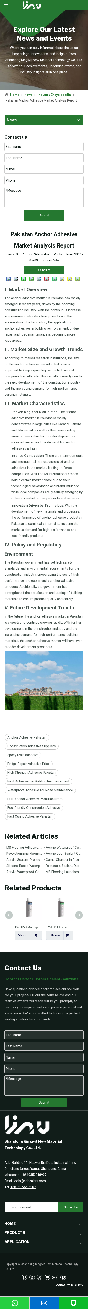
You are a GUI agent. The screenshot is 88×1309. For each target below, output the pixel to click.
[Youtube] (47, 1277)
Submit (44, 215)
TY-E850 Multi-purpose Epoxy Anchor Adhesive (28, 927)
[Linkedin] (32, 1277)
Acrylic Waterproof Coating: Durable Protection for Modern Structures (64, 847)
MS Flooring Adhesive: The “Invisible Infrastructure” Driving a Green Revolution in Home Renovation (24, 847)
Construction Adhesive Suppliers (31, 746)
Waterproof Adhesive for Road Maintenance (40, 790)
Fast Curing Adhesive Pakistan (29, 816)
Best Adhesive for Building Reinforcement (38, 781)
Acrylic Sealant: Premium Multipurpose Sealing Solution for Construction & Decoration (24, 860)
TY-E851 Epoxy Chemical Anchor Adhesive (59, 927)
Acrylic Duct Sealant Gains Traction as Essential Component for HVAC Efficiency (64, 854)
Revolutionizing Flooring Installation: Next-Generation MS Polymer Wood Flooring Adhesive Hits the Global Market (24, 854)
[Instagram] (55, 1277)
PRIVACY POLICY (69, 1285)
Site (56, 260)
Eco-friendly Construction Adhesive (33, 808)
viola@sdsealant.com (30, 1181)
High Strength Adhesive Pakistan (31, 772)
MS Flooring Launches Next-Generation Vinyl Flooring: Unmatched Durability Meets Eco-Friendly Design (64, 872)
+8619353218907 (33, 1175)
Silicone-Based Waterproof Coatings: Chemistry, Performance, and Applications (24, 866)
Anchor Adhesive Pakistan (26, 737)
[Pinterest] (63, 1277)
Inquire (23, 935)
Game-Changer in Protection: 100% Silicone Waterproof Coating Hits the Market (64, 860)
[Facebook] (24, 1277)
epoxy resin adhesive (22, 755)
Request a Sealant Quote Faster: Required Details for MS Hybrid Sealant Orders (64, 866)
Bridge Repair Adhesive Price (28, 764)
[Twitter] (39, 1277)
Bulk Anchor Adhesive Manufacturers (35, 799)
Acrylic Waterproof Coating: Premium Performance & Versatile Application (24, 872)
